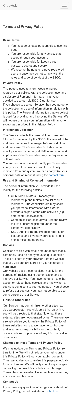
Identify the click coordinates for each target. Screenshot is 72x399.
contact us (51, 391)
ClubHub (10, 5)
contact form (57, 175)
